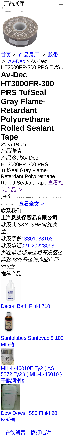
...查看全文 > (29, 204)
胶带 (53, 55)
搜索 (22, 11)
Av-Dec (16, 61)
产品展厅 (28, 55)
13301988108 (37, 239)
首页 (6, 55)
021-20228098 (37, 246)
